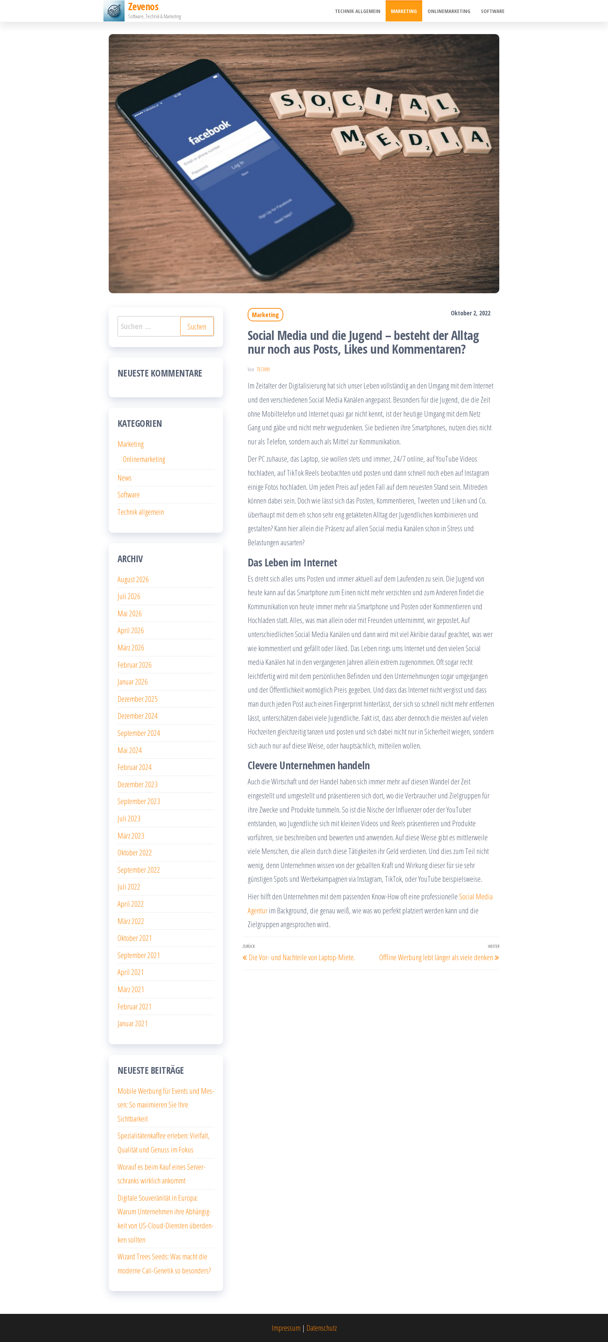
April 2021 (131, 972)
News (125, 477)
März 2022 (131, 921)
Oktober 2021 (135, 937)
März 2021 (131, 989)
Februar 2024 (135, 767)
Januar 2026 (133, 681)
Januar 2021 (133, 1023)
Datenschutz (321, 1327)
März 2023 (131, 835)
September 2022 (139, 869)
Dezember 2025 (138, 698)
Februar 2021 (135, 1006)
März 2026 (131, 647)
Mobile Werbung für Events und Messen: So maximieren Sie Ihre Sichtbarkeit (166, 1104)
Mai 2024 (130, 750)
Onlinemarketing (449, 10)
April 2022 (131, 903)
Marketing (404, 10)
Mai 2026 (130, 613)
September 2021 (139, 955)
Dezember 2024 (138, 715)
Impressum (286, 1327)
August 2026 (133, 579)
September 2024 (139, 732)
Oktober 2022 (135, 852)
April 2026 (131, 630)
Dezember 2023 (138, 784)
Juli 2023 (129, 818)
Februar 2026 (135, 664)
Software (493, 10)
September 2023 (139, 801)
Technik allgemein (357, 10)
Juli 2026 (129, 596)
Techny (263, 369)
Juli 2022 (129, 886)
